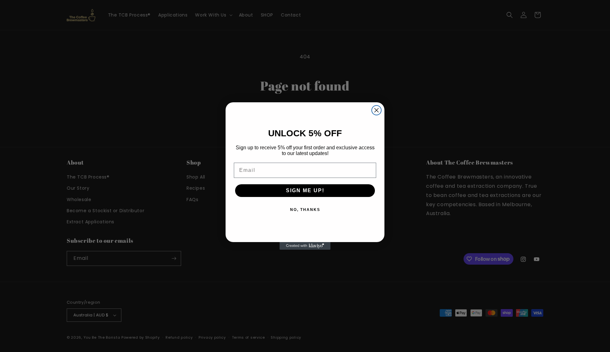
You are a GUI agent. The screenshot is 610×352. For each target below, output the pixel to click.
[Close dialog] (376, 110)
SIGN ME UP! (305, 190)
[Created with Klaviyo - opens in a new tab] (305, 246)
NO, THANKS (305, 209)
